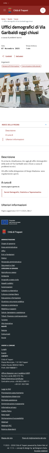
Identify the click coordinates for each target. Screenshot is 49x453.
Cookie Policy (6, 411)
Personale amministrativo (11, 261)
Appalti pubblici (7, 283)
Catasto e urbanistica (9, 290)
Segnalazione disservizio (10, 396)
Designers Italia (40, 448)
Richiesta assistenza (9, 400)
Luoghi (4, 349)
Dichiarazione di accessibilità (12, 418)
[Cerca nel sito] (43, 10)
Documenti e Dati (8, 265)
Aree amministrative (9, 247)
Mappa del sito (7, 438)
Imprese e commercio (9, 305)
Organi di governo (8, 243)
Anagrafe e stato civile (10, 279)
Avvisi (3, 337)
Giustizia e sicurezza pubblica (12, 301)
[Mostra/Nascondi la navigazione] (4, 10)
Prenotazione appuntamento (12, 392)
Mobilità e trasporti (8, 308)
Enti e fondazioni (7, 254)
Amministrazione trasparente (12, 403)
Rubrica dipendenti (8, 429)
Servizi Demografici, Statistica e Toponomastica (22, 192)
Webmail (4, 422)
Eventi (3, 353)
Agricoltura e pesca (8, 272)
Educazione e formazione (11, 297)
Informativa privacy (8, 407)
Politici (4, 258)
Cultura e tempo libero (10, 294)
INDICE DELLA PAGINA (10, 124)
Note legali (5, 414)
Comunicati (5, 334)
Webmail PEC (6, 425)
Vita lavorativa (7, 323)
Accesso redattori (41, 450)
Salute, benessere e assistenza (13, 312)
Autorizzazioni (6, 287)
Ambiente (5, 276)
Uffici (3, 250)
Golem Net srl (42, 445)
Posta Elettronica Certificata (12, 378)
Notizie (4, 330)
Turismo (4, 319)
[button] (6, 3)
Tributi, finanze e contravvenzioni (14, 316)
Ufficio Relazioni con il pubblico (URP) (15, 373)
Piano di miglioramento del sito (34, 438)
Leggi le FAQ (6, 389)
